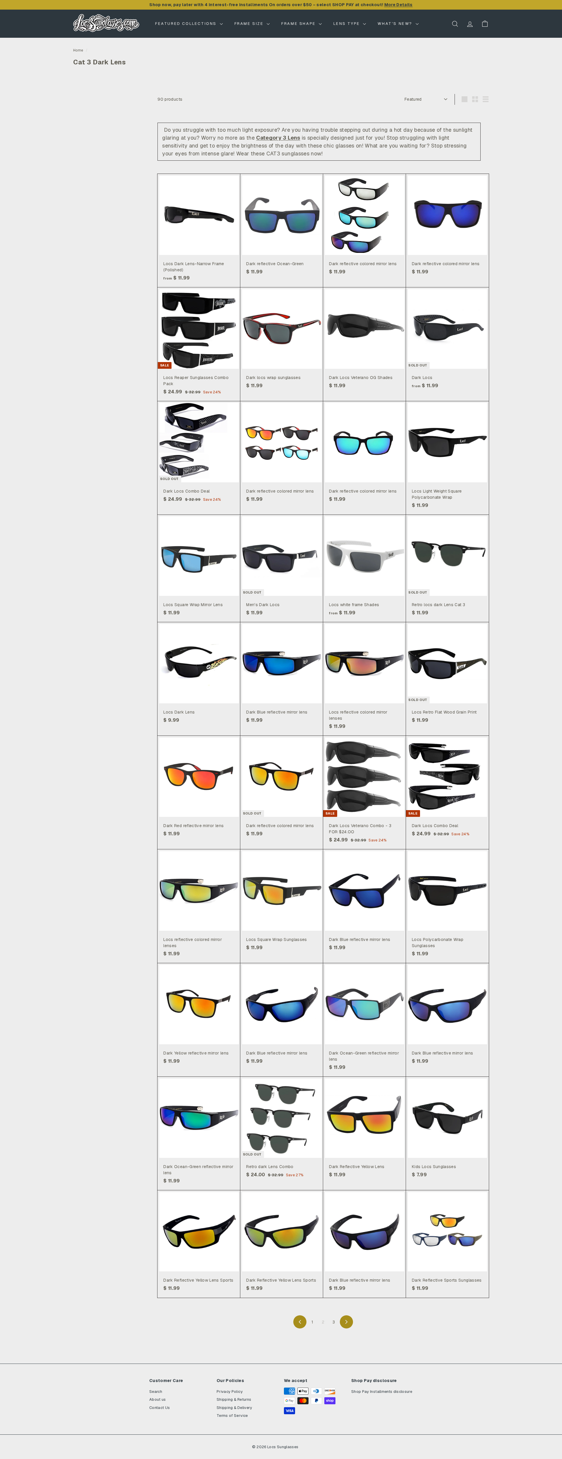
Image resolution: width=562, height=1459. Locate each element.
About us (157, 1399)
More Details (398, 4)
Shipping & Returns (234, 1399)
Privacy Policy (230, 1391)
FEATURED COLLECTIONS (186, 23)
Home (78, 50)
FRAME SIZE (249, 23)
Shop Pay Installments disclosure (381, 1391)
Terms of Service (232, 1415)
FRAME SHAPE (299, 23)
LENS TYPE (347, 23)
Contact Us (159, 1407)
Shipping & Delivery (234, 1407)
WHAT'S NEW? (396, 23)
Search (155, 1391)
